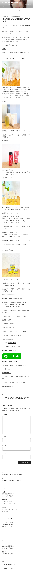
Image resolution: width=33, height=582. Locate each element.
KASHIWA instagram (7, 386)
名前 (4, 436)
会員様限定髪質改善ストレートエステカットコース (16, 240)
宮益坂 (13, 398)
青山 (25, 398)
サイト (4, 453)
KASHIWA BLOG (6, 373)
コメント (5, 414)
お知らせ (11, 394)
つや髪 (22, 397)
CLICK (4, 49)
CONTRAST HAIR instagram (10, 361)
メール (5, 445)
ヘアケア (9, 398)
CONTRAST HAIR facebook (9, 350)
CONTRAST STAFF (16, 16)
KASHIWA (7, 394)
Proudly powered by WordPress (10, 578)
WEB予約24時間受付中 (8, 564)
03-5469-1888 (9, 339)
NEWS (14, 397)
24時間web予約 (12, 343)
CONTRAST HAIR (10, 2)
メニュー (17, 10)
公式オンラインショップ (9, 568)
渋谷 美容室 (18, 398)
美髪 (22, 398)
